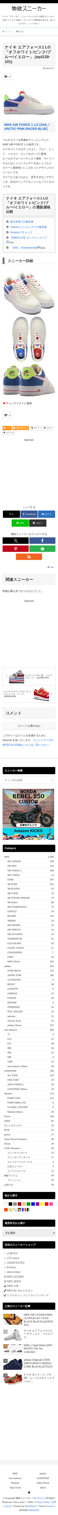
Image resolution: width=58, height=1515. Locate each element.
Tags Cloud (15, 1487)
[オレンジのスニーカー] (6, 1209)
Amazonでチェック (21, 232)
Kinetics (11, 1267)
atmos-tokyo (14, 1272)
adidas (42, 1473)
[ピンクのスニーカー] (51, 1204)
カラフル (10, 432)
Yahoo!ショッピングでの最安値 (28, 227)
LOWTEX (12, 1253)
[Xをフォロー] (16, 540)
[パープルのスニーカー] (37, 1204)
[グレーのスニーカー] (15, 1204)
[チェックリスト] (29, 1492)
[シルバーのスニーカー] (15, 1209)
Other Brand (43, 1483)
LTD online (13, 1258)
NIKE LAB (13, 1286)
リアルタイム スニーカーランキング (28, 1295)
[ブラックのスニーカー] (10, 1204)
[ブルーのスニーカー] (33, 1204)
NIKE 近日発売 (15, 1276)
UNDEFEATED (16, 1262)
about (43, 1487)
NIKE (8, 428)
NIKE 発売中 (14, 1281)
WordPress (30, 1506)
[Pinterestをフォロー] (16, 548)
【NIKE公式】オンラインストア (28, 237)
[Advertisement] (29, 471)
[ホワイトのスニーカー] (6, 1204)
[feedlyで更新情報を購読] (42, 548)
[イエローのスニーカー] (42, 1204)
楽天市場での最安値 (21, 221)
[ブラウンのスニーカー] (19, 1204)
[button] (37, 523)
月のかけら (39, 1498)
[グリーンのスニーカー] (28, 1204)
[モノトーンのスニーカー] (28, 1209)
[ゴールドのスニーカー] (10, 1209)
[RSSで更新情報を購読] (29, 557)
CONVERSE (43, 1478)
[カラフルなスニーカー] (19, 1209)
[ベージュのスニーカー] (24, 1204)
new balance (15, 1478)
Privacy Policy (42, 1502)
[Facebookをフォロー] (42, 540)
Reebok (15, 1483)
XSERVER (34, 1510)
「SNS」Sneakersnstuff (24, 247)
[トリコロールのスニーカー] (24, 1209)
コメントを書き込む (29, 725)
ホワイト (37, 428)
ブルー (49, 428)
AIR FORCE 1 (22, 428)
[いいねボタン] (5, 76)
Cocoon (50, 1506)
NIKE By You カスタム (20, 1290)
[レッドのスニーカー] (46, 1204)
